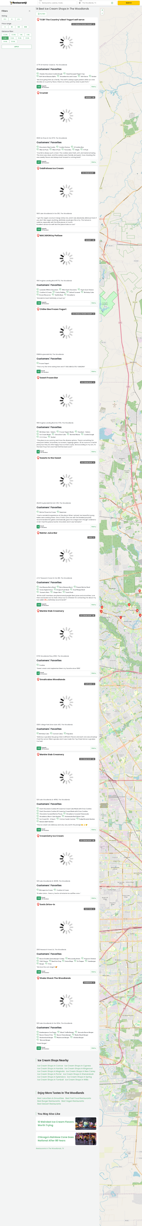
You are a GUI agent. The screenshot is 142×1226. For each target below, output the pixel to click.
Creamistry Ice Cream (52, 836)
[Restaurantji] (18, 3)
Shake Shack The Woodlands (55, 978)
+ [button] (102, 10)
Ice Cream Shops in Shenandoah (78, 1074)
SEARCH (129, 3)
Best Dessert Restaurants (49, 1104)
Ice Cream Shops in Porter (49, 1074)
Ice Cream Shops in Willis (76, 1079)
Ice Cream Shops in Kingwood (78, 1068)
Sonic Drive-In (47, 904)
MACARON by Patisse (51, 235)
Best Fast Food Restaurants (78, 1098)
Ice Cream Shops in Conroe (50, 1065)
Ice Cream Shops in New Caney (80, 1071)
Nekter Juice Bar (48, 533)
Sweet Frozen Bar (49, 378)
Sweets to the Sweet (50, 458)
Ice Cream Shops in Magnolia (51, 1071)
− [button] (102, 13)
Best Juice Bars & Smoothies (50, 1098)
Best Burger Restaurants (48, 1101)
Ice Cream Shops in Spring (79, 1077)
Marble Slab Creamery (52, 611)
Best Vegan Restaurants (73, 1101)
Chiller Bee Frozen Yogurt (53, 309)
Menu (93, 86)
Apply (16, 47)
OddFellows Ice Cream (52, 168)
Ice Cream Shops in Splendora (51, 1077)
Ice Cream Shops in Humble (50, 1068)
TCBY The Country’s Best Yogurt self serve (62, 20)
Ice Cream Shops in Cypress (78, 1065)
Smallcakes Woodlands (52, 679)
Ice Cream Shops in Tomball (50, 1079)
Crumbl (44, 93)
